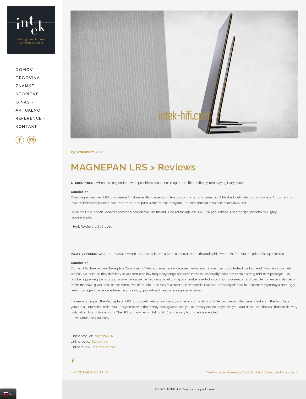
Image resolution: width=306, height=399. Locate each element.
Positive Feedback (104, 347)
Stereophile (100, 341)
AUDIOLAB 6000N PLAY (91, 372)
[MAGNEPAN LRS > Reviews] (184, 74)
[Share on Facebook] (73, 360)
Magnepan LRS (104, 336)
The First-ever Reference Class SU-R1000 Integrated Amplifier (250, 372)
